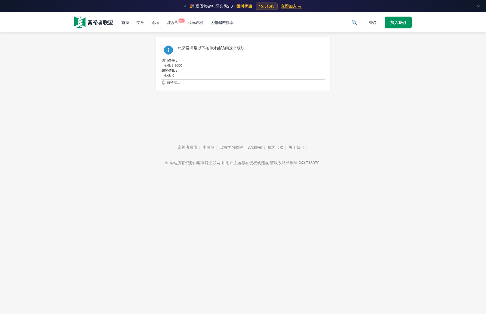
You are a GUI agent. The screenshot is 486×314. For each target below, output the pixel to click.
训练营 (173, 22)
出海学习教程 (231, 147)
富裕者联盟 (187, 147)
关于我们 (296, 147)
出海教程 (195, 22)
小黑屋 (208, 147)
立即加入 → (291, 6)
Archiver (255, 147)
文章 (140, 22)
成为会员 (276, 147)
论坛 (155, 22)
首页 (125, 22)
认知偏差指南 (222, 22)
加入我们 (398, 22)
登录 (373, 22)
